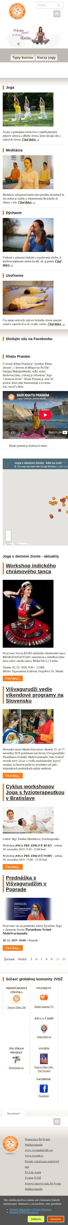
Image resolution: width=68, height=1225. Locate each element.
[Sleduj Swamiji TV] (44, 1002)
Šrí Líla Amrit (33, 1172)
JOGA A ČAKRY (44, 1018)
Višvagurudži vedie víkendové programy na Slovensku (34, 695)
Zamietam (55, 1219)
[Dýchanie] (28, 251)
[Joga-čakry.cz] (44, 1033)
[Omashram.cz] (16, 1064)
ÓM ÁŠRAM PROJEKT (16, 1050)
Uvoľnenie (14, 276)
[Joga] (28, 125)
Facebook (44, 1096)
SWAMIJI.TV (43, 988)
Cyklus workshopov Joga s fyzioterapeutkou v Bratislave (35, 792)
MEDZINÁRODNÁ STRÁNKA (16, 990)
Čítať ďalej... (12, 678)
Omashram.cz (16, 1067)
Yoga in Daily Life (16, 1007)
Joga (10, 87)
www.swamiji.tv (34, 1155)
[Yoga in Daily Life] (16, 1003)
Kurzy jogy (46, 57)
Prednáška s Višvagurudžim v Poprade (26, 883)
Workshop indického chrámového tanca (31, 568)
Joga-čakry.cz (44, 1036)
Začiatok (10, 959)
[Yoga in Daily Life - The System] (44, 1063)
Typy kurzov (22, 57)
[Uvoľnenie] (28, 313)
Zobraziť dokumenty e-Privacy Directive (30, 1209)
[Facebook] (43, 1092)
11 (64, 959)
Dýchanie (14, 213)
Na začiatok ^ (13, 1113)
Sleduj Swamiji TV (43, 1006)
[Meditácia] (28, 188)
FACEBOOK (44, 1079)
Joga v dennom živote (17, 13)
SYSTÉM (44, 1048)
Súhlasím (36, 1219)
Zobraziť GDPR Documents (24, 1212)
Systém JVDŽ (33, 1177)
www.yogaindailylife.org (39, 1150)
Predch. (22, 959)
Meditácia (14, 150)
